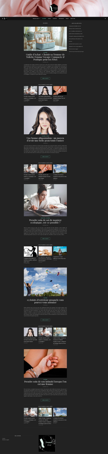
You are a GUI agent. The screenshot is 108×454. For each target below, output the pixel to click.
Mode (67, 18)
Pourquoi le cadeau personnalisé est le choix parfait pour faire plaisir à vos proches (76, 39)
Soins (49, 18)
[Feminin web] (54, 8)
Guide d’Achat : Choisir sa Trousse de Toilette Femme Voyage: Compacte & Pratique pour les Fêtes (45, 57)
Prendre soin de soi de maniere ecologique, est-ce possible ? (30, 98)
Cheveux (55, 18)
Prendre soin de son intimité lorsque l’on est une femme (59, 98)
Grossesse (61, 18)
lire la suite (45, 78)
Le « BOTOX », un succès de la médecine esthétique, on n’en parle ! (45, 258)
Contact (3, 438)
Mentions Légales (5, 439)
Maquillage (36, 18)
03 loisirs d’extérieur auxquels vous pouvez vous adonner (59, 176)
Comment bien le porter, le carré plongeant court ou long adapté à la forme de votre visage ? (76, 46)
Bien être (73, 18)
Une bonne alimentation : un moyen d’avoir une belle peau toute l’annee (45, 98)
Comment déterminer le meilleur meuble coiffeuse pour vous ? (30, 260)
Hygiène (44, 18)
